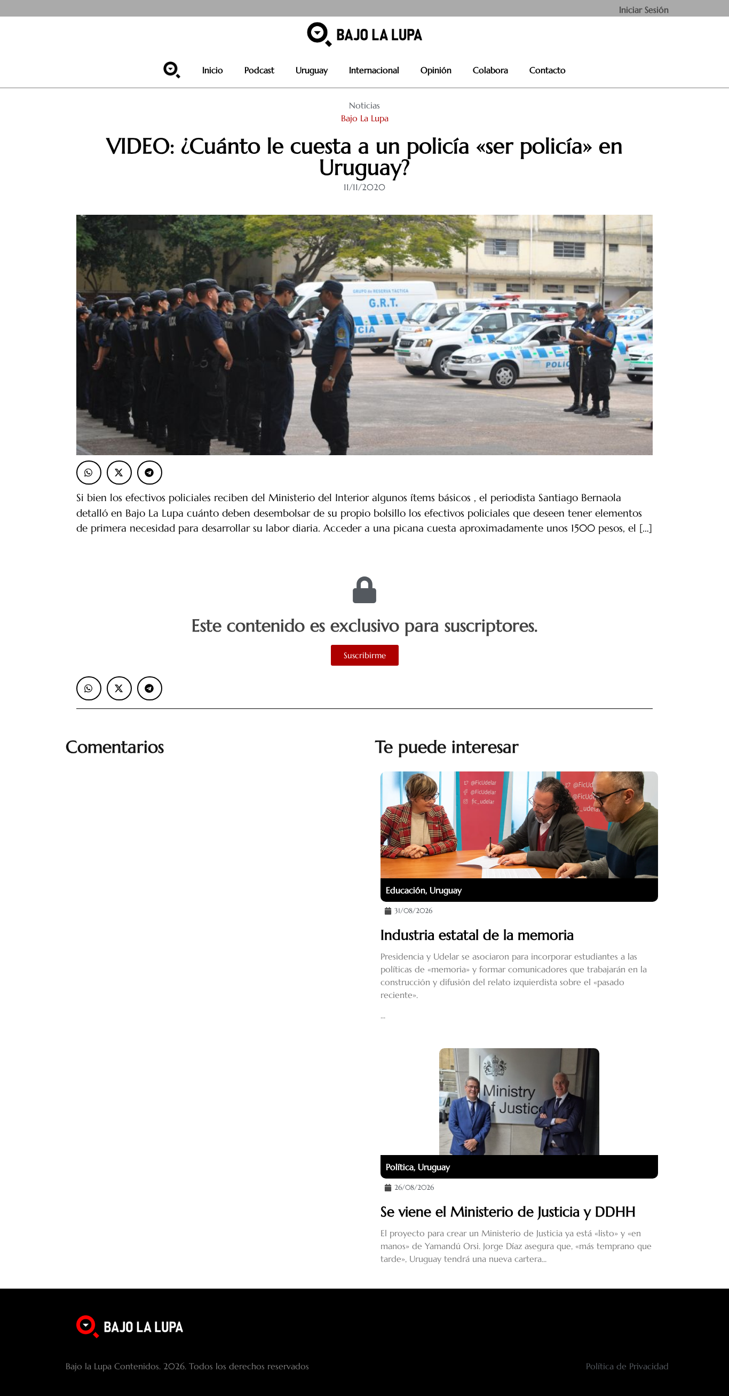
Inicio (212, 70)
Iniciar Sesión (644, 9)
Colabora (490, 70)
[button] (88, 473)
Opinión (436, 70)
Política (400, 1166)
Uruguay (312, 70)
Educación (405, 890)
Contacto (547, 70)
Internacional (374, 70)
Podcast (259, 70)
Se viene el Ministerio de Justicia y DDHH (508, 1211)
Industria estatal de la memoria (477, 934)
